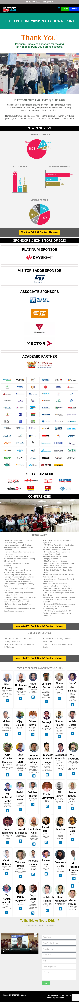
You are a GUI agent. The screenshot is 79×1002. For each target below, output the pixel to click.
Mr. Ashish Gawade (6, 899)
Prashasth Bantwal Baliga (47, 758)
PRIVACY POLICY (65, 995)
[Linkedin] (7, 700)
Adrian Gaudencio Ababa (34, 759)
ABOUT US (50, 998)
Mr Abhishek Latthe (7, 797)
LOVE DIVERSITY (52, 995)
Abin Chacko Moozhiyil (7, 758)
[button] (59, 8)
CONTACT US (59, 998)
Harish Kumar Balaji (20, 796)
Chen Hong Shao (20, 758)
